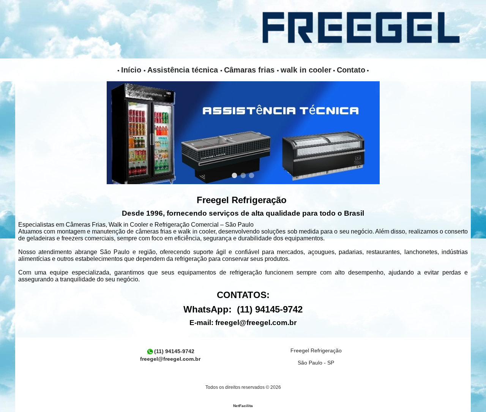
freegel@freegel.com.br (256, 323)
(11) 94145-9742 (174, 351)
